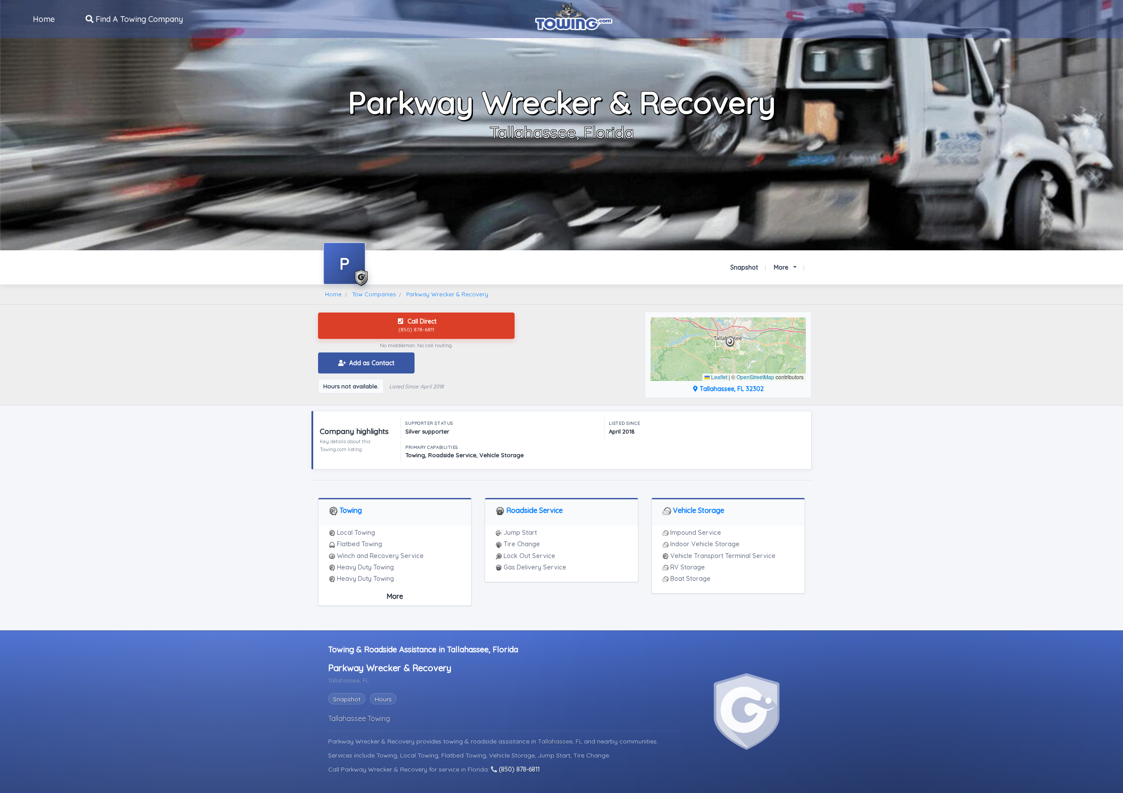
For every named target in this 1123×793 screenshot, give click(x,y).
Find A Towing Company (138, 19)
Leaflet (718, 376)
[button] (730, 341)
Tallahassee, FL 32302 (731, 389)
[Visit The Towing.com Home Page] (573, 15)
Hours (383, 699)
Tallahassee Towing (359, 718)
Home (44, 19)
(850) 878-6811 (518, 769)
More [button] (782, 267)
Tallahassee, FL (561, 741)
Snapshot (744, 267)
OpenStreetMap (755, 376)
